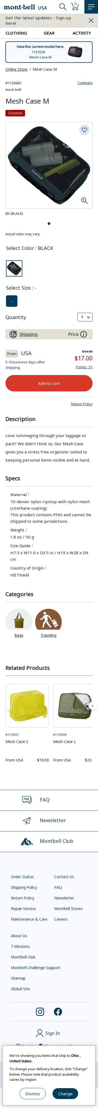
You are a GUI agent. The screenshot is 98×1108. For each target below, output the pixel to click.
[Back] (5, 706)
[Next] (92, 706)
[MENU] (91, 7)
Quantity (15, 317)
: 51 (84, 366)
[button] (82, 403)
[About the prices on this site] (83, 334)
